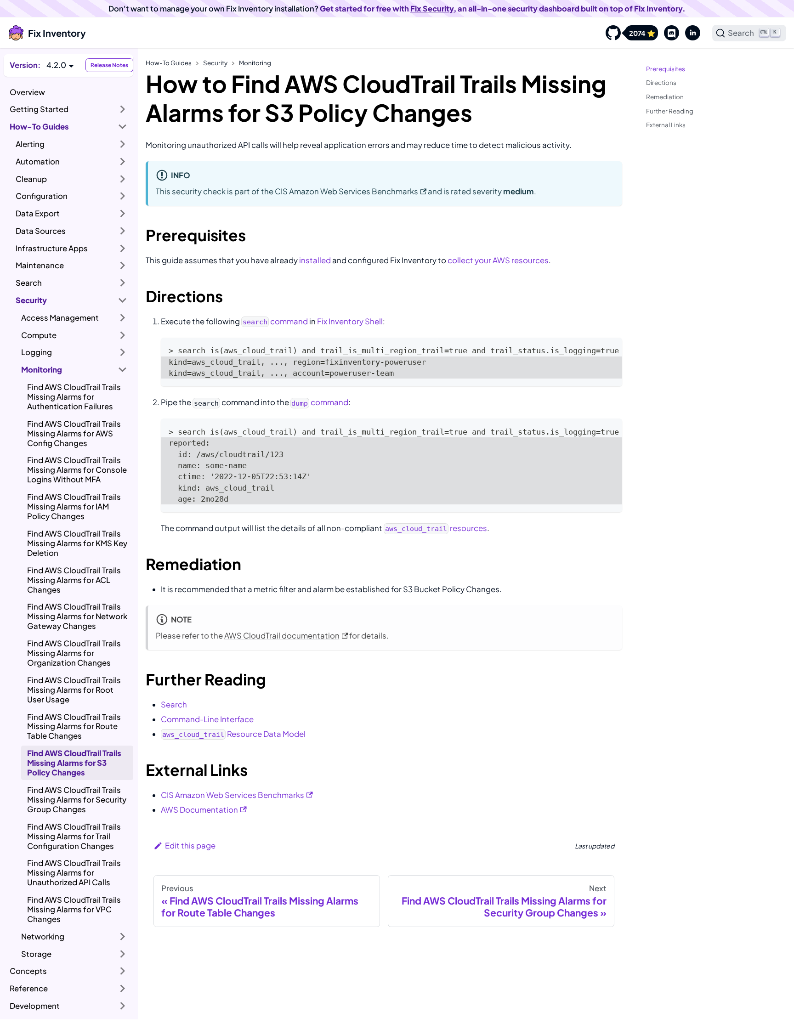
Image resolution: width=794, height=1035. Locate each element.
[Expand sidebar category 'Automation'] (122, 161)
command (275, 321)
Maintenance (40, 265)
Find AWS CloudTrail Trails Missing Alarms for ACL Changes (74, 580)
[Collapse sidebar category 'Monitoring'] (122, 370)
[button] (60, 65)
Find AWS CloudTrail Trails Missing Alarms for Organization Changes (74, 653)
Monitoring (41, 369)
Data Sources (41, 231)
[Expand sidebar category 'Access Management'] (122, 317)
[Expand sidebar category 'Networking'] (122, 937)
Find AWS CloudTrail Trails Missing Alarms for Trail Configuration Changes (74, 836)
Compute (39, 335)
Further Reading (669, 111)
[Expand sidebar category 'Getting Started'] (122, 109)
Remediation (665, 97)
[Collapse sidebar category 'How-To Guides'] (122, 127)
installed (315, 260)
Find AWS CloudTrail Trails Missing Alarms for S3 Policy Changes (74, 762)
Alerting (30, 144)
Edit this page (190, 845)
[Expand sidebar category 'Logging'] (122, 352)
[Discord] (668, 33)
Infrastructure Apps (52, 248)
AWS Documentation (199, 809)
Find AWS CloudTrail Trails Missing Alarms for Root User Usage (74, 689)
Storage (36, 954)
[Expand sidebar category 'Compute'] (122, 335)
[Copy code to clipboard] (610, 349)
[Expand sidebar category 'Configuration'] (122, 196)
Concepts (28, 971)
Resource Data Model (233, 734)
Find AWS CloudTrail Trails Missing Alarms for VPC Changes (74, 909)
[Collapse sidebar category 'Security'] (122, 300)
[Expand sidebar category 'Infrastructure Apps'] (122, 248)
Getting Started (39, 109)
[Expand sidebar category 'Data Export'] (122, 213)
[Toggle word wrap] (593, 349)
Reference (29, 988)
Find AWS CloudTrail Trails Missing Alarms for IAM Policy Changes (74, 506)
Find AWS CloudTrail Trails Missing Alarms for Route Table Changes (74, 726)
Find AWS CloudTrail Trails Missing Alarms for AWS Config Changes (74, 433)
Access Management (60, 317)
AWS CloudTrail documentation (282, 635)
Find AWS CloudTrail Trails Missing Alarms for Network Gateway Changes (77, 616)
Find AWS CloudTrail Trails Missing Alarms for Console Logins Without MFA (77, 469)
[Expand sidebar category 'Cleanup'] (122, 179)
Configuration (42, 196)
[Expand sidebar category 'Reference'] (122, 988)
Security (31, 300)
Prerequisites (665, 69)
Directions (661, 82)
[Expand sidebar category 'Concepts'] (122, 971)
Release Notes (109, 65)
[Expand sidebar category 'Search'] (122, 283)
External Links (666, 125)
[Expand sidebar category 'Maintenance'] (122, 265)
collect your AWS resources (498, 260)
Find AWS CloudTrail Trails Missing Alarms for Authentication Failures (74, 396)
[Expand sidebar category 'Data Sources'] (122, 231)
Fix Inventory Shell (350, 321)
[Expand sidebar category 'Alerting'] (122, 144)
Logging (36, 352)
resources (436, 528)
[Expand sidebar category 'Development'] (122, 1006)
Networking (42, 936)
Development (35, 1006)
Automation (38, 161)
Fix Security (432, 8)
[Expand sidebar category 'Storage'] (122, 953)
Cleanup (31, 179)
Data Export (38, 213)
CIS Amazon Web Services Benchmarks (346, 191)
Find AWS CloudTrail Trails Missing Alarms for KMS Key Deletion (77, 543)
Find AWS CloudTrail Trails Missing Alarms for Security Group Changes (76, 799)
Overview (27, 92)
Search (29, 283)
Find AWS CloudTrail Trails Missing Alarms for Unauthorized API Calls (74, 872)
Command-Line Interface (207, 719)
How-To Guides (39, 126)
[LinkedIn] (689, 33)
